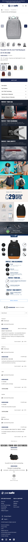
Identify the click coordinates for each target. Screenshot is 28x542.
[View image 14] (3, 44)
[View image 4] (19, 44)
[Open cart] (26, 6)
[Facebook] (2, 539)
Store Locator (16, 507)
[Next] (26, 470)
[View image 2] (8, 44)
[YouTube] (10, 539)
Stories (2, 503)
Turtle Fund (3, 508)
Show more (13, 441)
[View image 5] (24, 44)
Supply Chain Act (4, 530)
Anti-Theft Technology (5, 505)
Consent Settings (4, 536)
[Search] (23, 6)
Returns (15, 505)
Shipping (15, 503)
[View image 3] (13, 44)
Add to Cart (14, 80)
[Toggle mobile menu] (2, 5)
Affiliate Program (4, 510)
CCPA (2, 528)
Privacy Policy (4, 526)
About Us (3, 501)
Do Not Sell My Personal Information (8, 532)
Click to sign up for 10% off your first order (10, 1)
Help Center (15, 501)
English (5, 519)
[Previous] (1, 470)
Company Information (5, 534)
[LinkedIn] (14, 539)
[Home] (1, 10)
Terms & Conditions (5, 525)
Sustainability (4, 507)
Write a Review (14, 300)
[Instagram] (6, 539)
